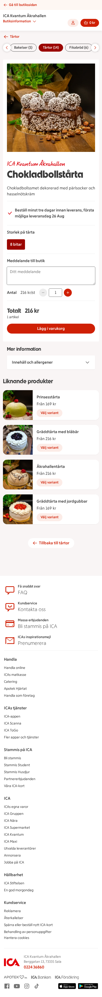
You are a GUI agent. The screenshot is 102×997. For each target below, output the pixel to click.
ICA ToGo (11, 730)
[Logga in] (73, 23)
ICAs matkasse (15, 675)
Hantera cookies (16, 938)
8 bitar (16, 244)
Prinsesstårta (48, 397)
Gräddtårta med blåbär (58, 431)
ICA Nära (11, 821)
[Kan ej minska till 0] (43, 293)
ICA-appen (12, 716)
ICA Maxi (10, 841)
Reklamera (12, 911)
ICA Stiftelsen (14, 883)
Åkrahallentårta (51, 466)
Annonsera (12, 855)
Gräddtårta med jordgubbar (62, 501)
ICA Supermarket (17, 827)
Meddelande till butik (26, 260)
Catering (10, 682)
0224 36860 (34, 967)
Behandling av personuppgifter (27, 932)
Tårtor (14, 36)
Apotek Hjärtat (15, 689)
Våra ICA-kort (14, 786)
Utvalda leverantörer (20, 848)
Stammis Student (17, 765)
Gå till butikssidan (23, 5)
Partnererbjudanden (19, 779)
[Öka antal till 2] (68, 293)
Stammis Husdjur (17, 772)
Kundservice (15, 902)
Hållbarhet (13, 874)
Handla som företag (19, 695)
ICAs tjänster (15, 708)
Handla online (14, 668)
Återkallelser (13, 918)
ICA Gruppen (14, 814)
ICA (7, 798)
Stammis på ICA (18, 749)
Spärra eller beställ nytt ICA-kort (28, 925)
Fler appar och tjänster (21, 737)
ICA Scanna (12, 723)
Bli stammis (12, 758)
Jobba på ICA (14, 862)
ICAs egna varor (16, 807)
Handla (10, 659)
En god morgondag (18, 890)
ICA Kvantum (14, 834)
